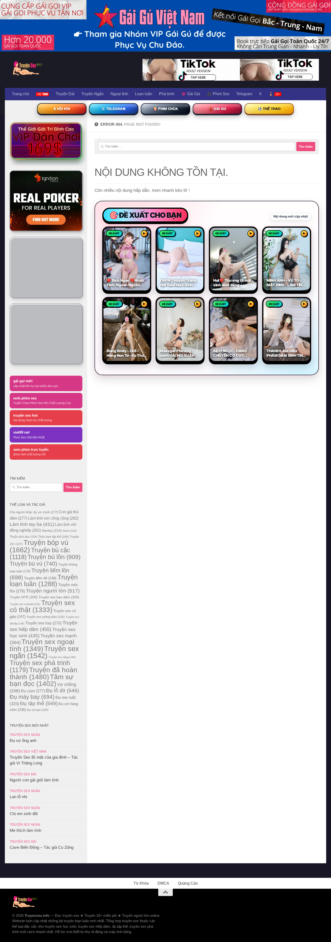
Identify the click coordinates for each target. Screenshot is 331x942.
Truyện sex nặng (62, 657)
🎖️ (274, 94)
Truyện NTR (24, 597)
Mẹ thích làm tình (25, 830)
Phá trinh (166, 94)
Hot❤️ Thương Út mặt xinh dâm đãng (232, 282)
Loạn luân (143, 94)
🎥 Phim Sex (218, 94)
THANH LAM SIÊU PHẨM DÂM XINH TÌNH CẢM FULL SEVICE (286, 353)
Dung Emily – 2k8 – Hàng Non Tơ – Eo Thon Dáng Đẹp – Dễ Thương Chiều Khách (126, 353)
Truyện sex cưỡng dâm (45, 617)
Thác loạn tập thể (53, 536)
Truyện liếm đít (40, 578)
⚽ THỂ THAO (269, 109)
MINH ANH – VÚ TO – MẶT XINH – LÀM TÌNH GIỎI (286, 282)
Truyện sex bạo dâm (59, 597)
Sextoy (52, 530)
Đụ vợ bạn (37, 710)
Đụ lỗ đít (62, 690)
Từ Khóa (141, 883)
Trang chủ (20, 94)
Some (70, 530)
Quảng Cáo (188, 883)
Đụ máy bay (32, 697)
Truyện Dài (65, 94)
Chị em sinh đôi (24, 813)
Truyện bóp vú (39, 546)
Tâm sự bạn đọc (41, 680)
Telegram (244, 94)
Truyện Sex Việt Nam (28, 751)
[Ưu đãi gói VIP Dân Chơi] (46, 140)
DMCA (163, 883)
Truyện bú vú (33, 564)
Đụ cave (33, 691)
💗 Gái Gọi (190, 94)
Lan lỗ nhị (18, 796)
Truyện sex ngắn (44, 652)
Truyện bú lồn (54, 556)
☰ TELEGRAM (114, 109)
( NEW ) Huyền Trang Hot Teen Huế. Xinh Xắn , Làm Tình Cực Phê (178, 282)
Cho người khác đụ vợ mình (34, 512)
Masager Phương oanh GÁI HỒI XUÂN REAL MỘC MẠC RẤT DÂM (178, 353)
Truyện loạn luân (44, 580)
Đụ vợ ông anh (23, 740)
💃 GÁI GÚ (217, 109)
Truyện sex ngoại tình (42, 645)
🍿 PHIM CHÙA (165, 109)
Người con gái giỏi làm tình (34, 780)
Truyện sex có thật (42, 606)
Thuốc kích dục (23, 536)
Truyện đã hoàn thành (43, 673)
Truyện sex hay (43, 623)
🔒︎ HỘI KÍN (62, 109)
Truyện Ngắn (92, 94)
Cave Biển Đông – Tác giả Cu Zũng (41, 847)
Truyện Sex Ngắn (25, 735)
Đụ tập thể (39, 703)
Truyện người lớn (53, 590)
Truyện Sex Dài (23, 774)
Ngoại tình (119, 94)
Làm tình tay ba (32, 524)
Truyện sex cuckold (25, 604)
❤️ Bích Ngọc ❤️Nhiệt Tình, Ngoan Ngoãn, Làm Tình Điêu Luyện (125, 282)
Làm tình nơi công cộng (53, 518)
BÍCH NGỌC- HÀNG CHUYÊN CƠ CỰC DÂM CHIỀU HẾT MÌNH (232, 353)
